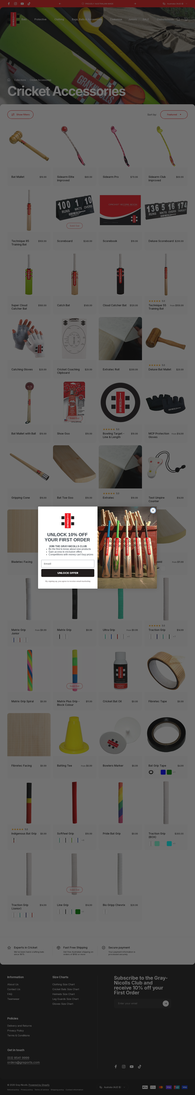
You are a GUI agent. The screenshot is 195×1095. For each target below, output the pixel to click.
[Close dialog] (153, 510)
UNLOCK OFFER (67, 573)
